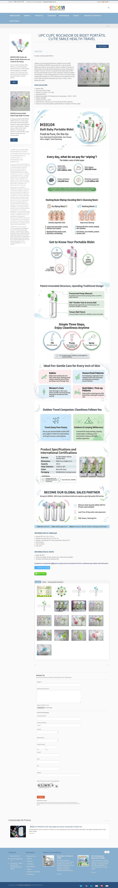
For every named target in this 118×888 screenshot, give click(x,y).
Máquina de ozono (22, 239)
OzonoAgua (52, 15)
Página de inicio (14, 15)
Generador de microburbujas (21, 228)
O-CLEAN (15, 239)
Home (107, 26)
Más (14, 82)
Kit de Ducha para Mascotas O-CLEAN (98, 857)
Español (106, 1)
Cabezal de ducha (25, 233)
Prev (105, 820)
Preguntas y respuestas (92, 15)
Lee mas (31, 833)
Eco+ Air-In (13, 229)
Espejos (76, 15)
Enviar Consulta (102, 46)
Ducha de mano (20, 231)
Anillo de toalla (17, 238)
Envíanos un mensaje (43, 567)
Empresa (27, 15)
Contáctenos (14, 21)
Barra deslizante (18, 236)
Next (108, 820)
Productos (39, 15)
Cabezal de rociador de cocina (17, 234)
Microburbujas (64, 15)
